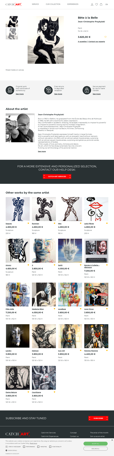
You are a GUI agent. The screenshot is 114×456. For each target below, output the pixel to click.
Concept (73, 433)
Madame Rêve (38, 309)
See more (20, 94)
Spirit (60, 265)
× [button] (112, 440)
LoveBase (62, 309)
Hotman (35, 351)
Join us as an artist (97, 436)
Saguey (9, 224)
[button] (15, 446)
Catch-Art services (57, 176)
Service (35, 4)
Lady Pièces (89, 224)
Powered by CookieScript (12, 453)
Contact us (74, 436)
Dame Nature (11, 392)
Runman (35, 224)
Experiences (72, 4)
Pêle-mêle (10, 309)
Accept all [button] (95, 443)
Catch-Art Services (48, 433)
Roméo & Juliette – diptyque (92, 266)
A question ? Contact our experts (91, 42)
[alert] (57, 447)
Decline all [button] (95, 448)
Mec (59, 224)
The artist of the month (99, 433)
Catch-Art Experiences (49, 436)
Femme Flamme (91, 351)
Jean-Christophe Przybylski (91, 22)
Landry (8, 351)
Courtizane (36, 392)
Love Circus (89, 309)
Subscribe (98, 418)
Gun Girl (61, 351)
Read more (33, 443)
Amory (8, 265)
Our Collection (53, 4)
